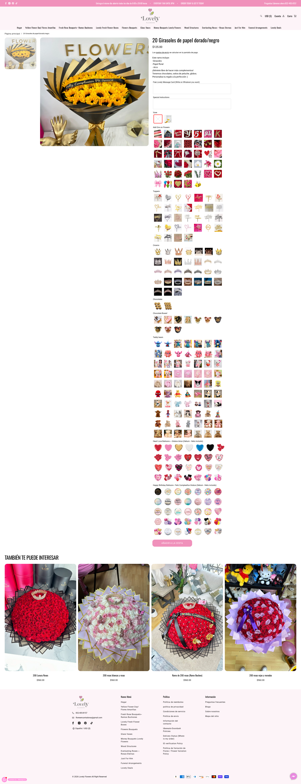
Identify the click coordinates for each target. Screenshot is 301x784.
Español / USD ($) (82, 728)
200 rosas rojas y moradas (260, 675)
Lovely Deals (276, 27)
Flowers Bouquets (129, 27)
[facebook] (6, 3)
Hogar (19, 27)
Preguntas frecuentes (215, 702)
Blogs (208, 707)
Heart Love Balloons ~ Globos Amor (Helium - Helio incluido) (178, 441)
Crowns (156, 245)
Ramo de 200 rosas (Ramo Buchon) (187, 675)
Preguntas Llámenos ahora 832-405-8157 (280, 3)
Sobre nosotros (212, 711)
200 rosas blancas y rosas (114, 675)
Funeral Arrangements (258, 27)
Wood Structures (191, 27)
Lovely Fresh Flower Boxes (107, 27)
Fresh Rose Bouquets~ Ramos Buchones (76, 27)
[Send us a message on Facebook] (293, 776)
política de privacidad (173, 707)
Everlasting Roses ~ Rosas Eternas (216, 27)
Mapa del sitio (212, 716)
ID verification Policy (173, 743)
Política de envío (171, 716)
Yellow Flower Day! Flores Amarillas (40, 27)
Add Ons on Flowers (161, 127)
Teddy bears (158, 337)
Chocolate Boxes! (160, 313)
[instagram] (9, 3)
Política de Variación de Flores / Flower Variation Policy (174, 751)
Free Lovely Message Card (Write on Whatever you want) (176, 82)
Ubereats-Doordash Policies (172, 729)
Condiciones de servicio (174, 711)
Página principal (12, 34)
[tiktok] (16, 3)
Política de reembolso (173, 702)
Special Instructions (161, 97)
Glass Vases (145, 27)
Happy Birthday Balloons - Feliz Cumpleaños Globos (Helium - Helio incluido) (184, 485)
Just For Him (240, 27)
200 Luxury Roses (40, 675)
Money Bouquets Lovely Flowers (167, 27)
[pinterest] (13, 3)
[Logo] (150, 16)
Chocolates (157, 299)
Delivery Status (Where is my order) (173, 737)
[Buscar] (261, 16)
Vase (155, 112)
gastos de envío (162, 52)
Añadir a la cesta (172, 543)
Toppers (156, 191)
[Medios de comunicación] (94, 92)
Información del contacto (170, 722)
